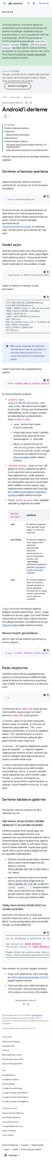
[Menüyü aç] (4, 3)
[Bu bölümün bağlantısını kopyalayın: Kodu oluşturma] (30, 668)
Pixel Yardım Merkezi (11, 1117)
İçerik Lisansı (37, 1015)
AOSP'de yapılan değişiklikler (31, 54)
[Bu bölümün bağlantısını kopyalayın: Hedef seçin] (24, 245)
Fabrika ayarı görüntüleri (12, 1059)
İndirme (5, 1050)
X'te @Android (8, 1075)
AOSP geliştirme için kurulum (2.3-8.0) (30, 977)
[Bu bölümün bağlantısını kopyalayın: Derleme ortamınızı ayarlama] (5, 176)
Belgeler (7, 12)
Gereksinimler (8, 1046)
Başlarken (28, 97)
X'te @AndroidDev (10, 1079)
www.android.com (10, 1122)
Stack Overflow (9, 1130)
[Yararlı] (26, 103)
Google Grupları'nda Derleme (15, 1097)
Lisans (6, 1149)
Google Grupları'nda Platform (15, 1092)
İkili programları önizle (11, 1055)
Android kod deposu (11, 1041)
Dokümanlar (15, 97)
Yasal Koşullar (37, 1145)
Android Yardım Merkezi (13, 1113)
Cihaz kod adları (21, 457)
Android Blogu (8, 1084)
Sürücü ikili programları (12, 1063)
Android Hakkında (10, 1145)
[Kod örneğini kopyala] (48, 196)
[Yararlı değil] (31, 103)
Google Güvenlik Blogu (12, 1088)
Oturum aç (44, 3)
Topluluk (25, 1145)
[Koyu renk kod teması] (44, 196)
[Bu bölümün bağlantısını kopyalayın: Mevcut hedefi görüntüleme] (40, 633)
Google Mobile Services (12, 1126)
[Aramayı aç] (28, 3)
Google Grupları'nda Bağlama (15, 1101)
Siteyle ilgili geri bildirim (31, 1149)
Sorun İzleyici (8, 1135)
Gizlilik (15, 1149)
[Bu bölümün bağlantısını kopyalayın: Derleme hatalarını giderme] (5, 804)
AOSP (4, 97)
